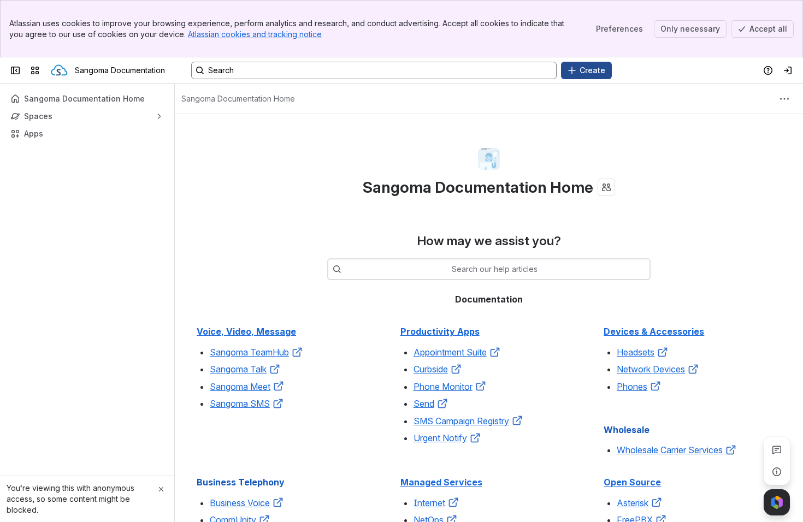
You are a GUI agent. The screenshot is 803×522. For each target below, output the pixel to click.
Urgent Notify (440, 437)
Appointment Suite (450, 352)
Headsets (635, 352)
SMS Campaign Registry (461, 421)
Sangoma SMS (240, 403)
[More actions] (784, 99)
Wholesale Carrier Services (670, 449)
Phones (632, 386)
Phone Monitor (443, 386)
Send (424, 403)
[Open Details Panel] (777, 472)
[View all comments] (777, 450)
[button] (297, 352)
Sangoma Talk (238, 369)
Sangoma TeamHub (249, 352)
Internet (429, 502)
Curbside (431, 369)
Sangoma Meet (240, 386)
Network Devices (651, 369)
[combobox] (347, 269)
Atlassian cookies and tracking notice (255, 34)
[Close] (161, 489)
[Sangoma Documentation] (59, 70)
